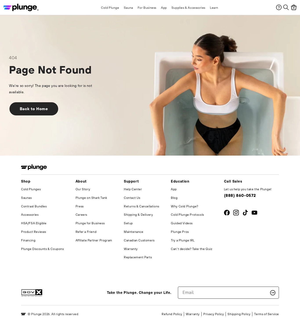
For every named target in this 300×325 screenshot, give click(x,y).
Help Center (133, 189)
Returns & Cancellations (141, 206)
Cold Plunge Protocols (187, 215)
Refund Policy (172, 314)
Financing (28, 240)
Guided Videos (182, 223)
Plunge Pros (180, 232)
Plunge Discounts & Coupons (42, 249)
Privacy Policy (213, 314)
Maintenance (133, 232)
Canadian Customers (139, 240)
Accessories (30, 215)
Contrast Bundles (34, 206)
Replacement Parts (138, 257)
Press (80, 206)
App (174, 189)
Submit (272, 292)
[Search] (286, 7)
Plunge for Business (90, 223)
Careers (81, 215)
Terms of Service (266, 314)
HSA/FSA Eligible (34, 223)
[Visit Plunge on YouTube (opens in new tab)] (254, 213)
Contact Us (132, 198)
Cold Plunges (31, 189)
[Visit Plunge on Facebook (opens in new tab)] (227, 213)
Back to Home (34, 108)
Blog (174, 198)
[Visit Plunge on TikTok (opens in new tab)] (245, 213)
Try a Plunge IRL (183, 240)
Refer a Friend (86, 232)
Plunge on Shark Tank (91, 198)
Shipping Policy (239, 314)
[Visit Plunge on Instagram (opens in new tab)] (236, 213)
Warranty (131, 249)
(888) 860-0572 (240, 195)
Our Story (83, 189)
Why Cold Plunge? (184, 206)
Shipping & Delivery (138, 215)
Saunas (26, 198)
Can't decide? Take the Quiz (191, 249)
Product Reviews (33, 232)
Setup (128, 223)
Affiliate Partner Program (94, 240)
